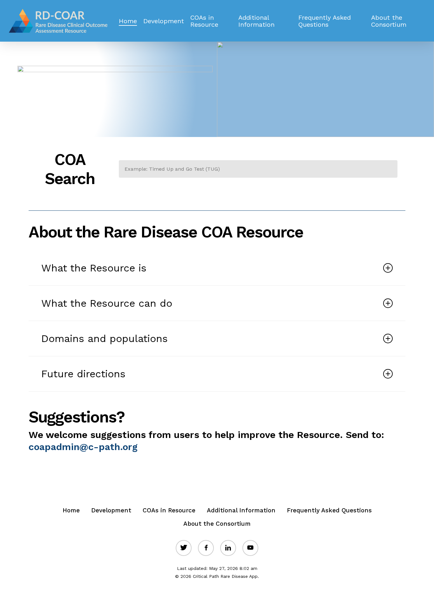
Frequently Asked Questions (329, 510)
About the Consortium (217, 523)
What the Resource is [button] (93, 268)
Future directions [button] (83, 374)
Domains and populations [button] (104, 338)
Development (111, 510)
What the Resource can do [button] (106, 303)
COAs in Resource (169, 510)
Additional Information (241, 510)
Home (71, 510)
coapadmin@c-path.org (83, 446)
